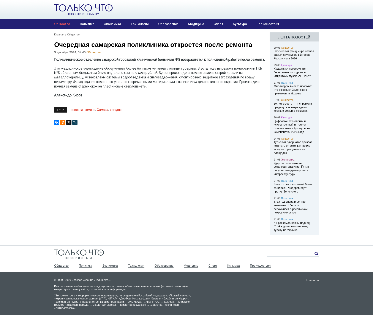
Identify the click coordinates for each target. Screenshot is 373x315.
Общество (62, 24)
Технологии (140, 24)
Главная (59, 34)
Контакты (312, 280)
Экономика (112, 24)
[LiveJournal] (74, 122)
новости (77, 109)
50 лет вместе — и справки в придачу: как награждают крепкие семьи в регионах (293, 107)
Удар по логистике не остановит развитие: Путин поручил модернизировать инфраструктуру (291, 168)
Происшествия (267, 24)
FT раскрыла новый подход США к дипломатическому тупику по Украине (292, 226)
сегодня (116, 109)
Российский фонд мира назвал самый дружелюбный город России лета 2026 (294, 54)
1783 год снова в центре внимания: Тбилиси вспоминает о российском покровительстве (291, 206)
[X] (68, 122)
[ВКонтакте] (56, 122)
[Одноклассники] (62, 122)
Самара (102, 109)
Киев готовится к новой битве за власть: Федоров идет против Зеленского (293, 187)
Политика (87, 24)
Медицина (196, 24)
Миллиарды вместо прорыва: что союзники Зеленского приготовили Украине (293, 89)
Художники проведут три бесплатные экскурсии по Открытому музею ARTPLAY (292, 72)
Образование (168, 24)
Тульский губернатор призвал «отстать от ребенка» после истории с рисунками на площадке (293, 147)
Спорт (218, 24)
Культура (240, 24)
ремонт (89, 109)
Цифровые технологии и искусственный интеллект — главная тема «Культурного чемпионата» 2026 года (292, 126)
